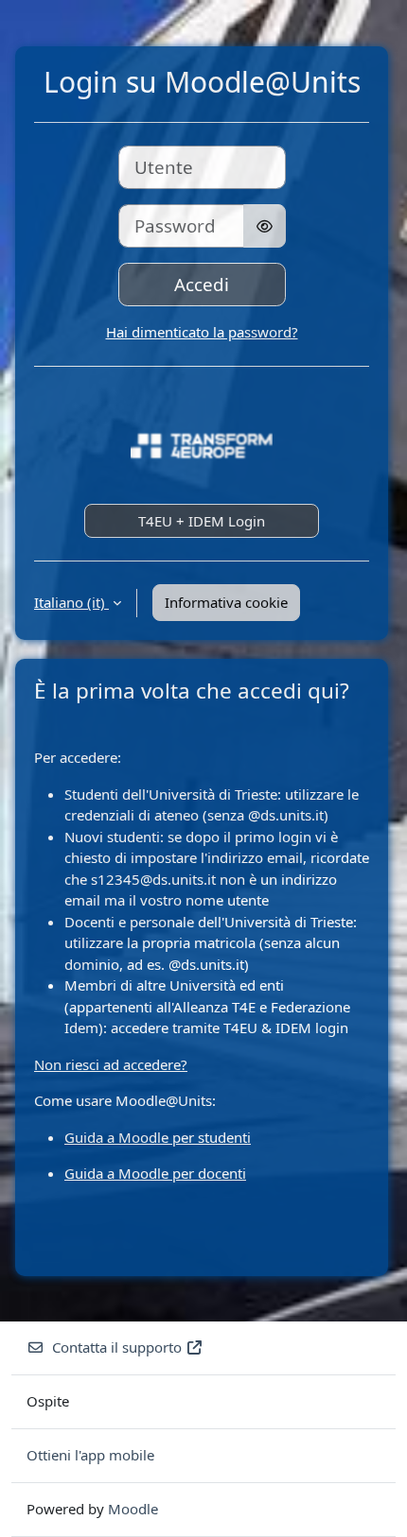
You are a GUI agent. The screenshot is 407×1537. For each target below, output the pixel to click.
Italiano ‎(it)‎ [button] (71, 602)
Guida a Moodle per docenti (155, 1173)
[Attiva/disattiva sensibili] (264, 226)
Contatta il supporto (117, 1347)
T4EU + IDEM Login (201, 520)
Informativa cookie (226, 602)
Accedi (201, 284)
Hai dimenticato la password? (202, 331)
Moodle (133, 1508)
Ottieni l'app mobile (90, 1454)
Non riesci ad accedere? (110, 1064)
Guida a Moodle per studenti (157, 1137)
